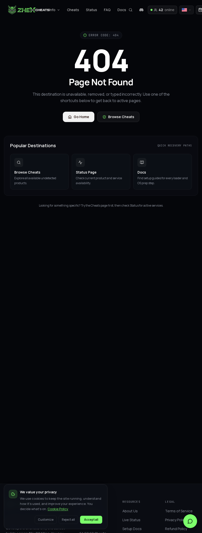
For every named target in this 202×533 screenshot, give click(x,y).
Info (52, 9)
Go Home (81, 116)
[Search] (130, 9)
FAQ (107, 9)
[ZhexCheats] (28, 9)
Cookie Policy (58, 509)
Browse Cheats (121, 116)
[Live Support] (190, 521)
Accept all (91, 519)
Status (91, 9)
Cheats (73, 9)
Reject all (68, 519)
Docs (122, 9)
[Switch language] (186, 9)
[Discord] (141, 9)
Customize (45, 519)
